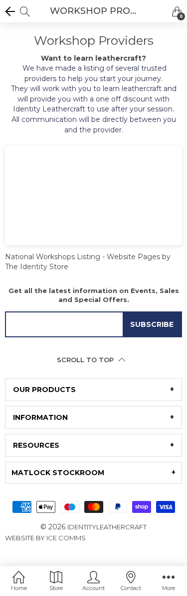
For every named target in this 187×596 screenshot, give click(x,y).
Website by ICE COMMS (45, 538)
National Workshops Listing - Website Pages (82, 256)
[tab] (93, 389)
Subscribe (152, 324)
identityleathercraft (107, 527)
